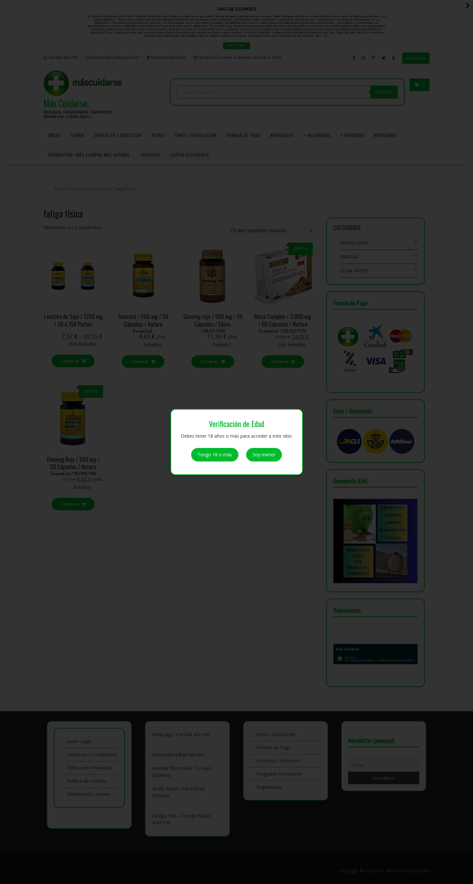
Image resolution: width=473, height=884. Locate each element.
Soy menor (264, 454)
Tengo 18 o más (215, 454)
